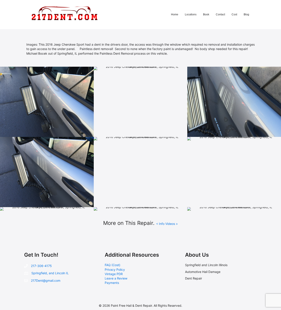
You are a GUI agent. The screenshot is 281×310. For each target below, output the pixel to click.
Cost (234, 14)
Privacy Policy (115, 269)
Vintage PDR (114, 274)
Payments (112, 283)
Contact (220, 14)
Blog (246, 14)
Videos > (171, 224)
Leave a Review (116, 278)
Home (174, 14)
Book (206, 14)
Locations (190, 14)
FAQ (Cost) (112, 265)
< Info (160, 224)
